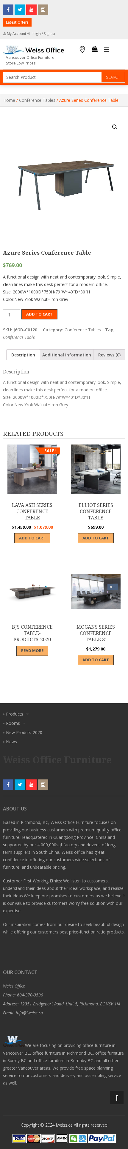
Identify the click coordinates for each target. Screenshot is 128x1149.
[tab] (23, 354)
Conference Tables (37, 100)
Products (14, 714)
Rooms (13, 723)
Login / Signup (43, 33)
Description (23, 355)
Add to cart (39, 314)
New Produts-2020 (24, 732)
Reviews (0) (109, 355)
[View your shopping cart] (94, 50)
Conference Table (19, 337)
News (11, 742)
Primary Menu (107, 50)
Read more (32, 650)
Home (9, 100)
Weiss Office (14, 986)
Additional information (66, 355)
